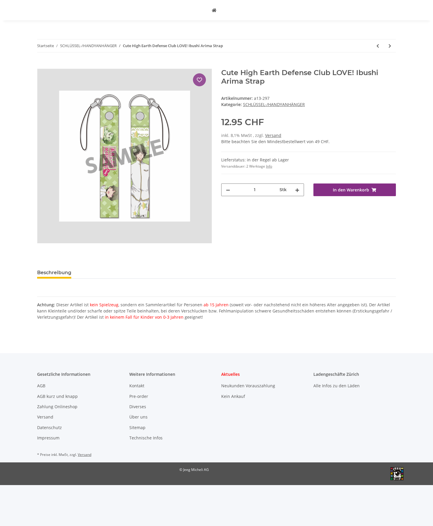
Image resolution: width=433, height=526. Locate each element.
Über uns (138, 417)
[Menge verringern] (228, 190)
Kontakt (136, 385)
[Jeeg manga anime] (214, 10)
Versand (273, 135)
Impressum (48, 438)
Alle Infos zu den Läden (336, 385)
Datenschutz (49, 427)
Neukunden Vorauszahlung (248, 385)
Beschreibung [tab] (54, 272)
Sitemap (137, 427)
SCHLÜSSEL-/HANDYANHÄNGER (274, 104)
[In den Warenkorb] (42, 65)
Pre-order (138, 396)
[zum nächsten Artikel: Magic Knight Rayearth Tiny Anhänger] (390, 45)
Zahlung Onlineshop (57, 406)
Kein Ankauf (233, 396)
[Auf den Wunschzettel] (199, 79)
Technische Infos (146, 438)
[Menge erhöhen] (297, 190)
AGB (41, 385)
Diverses (137, 406)
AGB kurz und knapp (57, 396)
